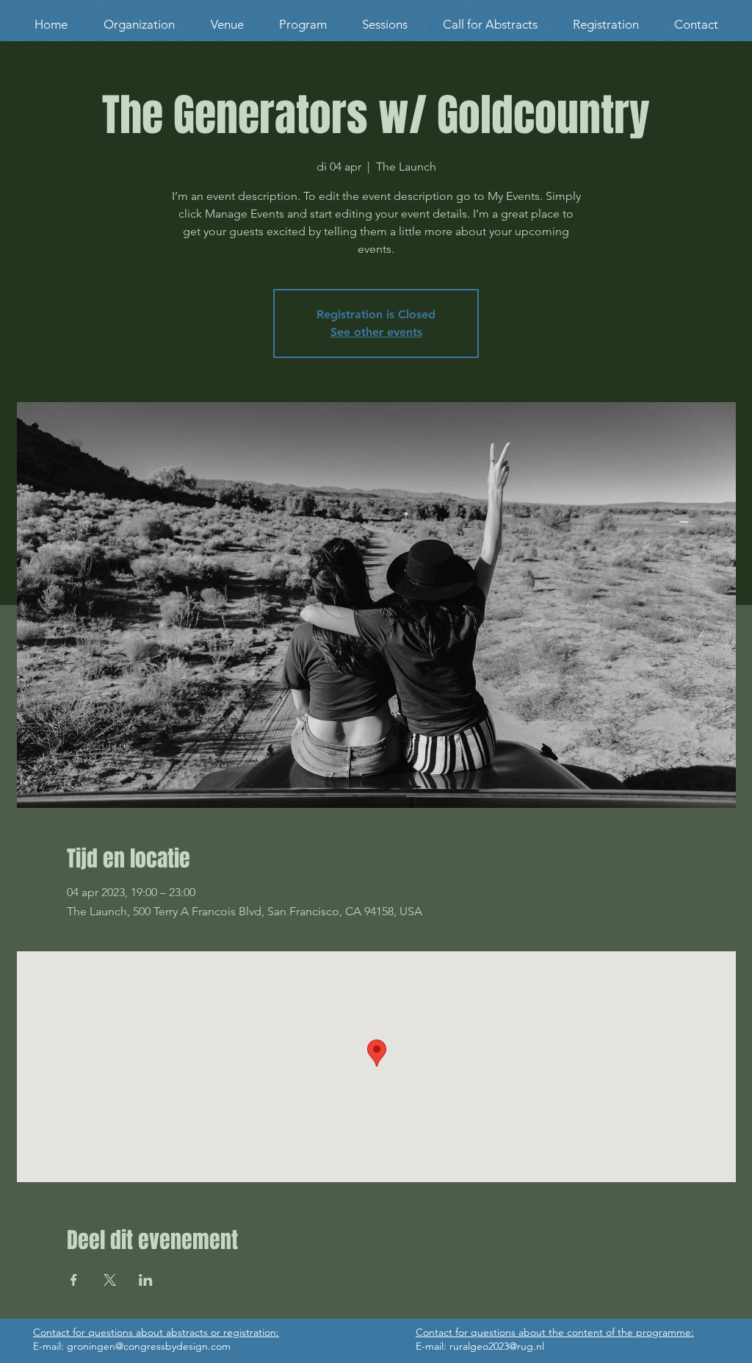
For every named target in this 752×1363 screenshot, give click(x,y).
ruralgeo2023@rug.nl (496, 1346)
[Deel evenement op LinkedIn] (146, 1280)
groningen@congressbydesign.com (149, 1346)
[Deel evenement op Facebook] (74, 1280)
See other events (376, 332)
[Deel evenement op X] (110, 1280)
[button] (226, 24)
